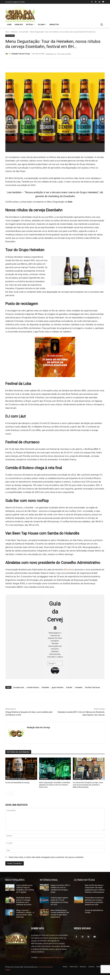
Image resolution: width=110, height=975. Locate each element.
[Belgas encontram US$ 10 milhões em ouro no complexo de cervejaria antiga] (44, 887)
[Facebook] (92, 1)
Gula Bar (69, 687)
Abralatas (69, 569)
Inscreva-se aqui (55, 671)
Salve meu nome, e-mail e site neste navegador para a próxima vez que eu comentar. (46, 857)
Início (7, 32)
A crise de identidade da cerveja (17, 783)
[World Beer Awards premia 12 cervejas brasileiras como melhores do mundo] (9, 900)
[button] (101, 24)
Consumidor (24, 32)
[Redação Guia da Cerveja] (7, 53)
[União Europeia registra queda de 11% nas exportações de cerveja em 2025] (44, 900)
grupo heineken (57, 687)
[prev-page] (7, 793)
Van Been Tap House (92, 687)
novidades (78, 687)
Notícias (14, 32)
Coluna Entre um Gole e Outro (16, 779)
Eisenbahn (45, 687)
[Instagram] (95, 1)
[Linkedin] (99, 1)
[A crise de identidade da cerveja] (21, 769)
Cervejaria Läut (18, 687)
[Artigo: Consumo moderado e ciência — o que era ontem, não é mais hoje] (9, 912)
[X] (36, 63)
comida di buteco (33, 687)
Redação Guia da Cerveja (21, 54)
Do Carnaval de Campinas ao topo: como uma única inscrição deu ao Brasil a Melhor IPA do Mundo (88, 785)
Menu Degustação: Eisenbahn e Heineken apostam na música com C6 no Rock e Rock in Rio (54, 785)
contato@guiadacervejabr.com (50, 957)
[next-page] (11, 793)
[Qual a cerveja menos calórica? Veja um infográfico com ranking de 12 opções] (9, 887)
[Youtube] (103, 1)
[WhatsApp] (42, 63)
